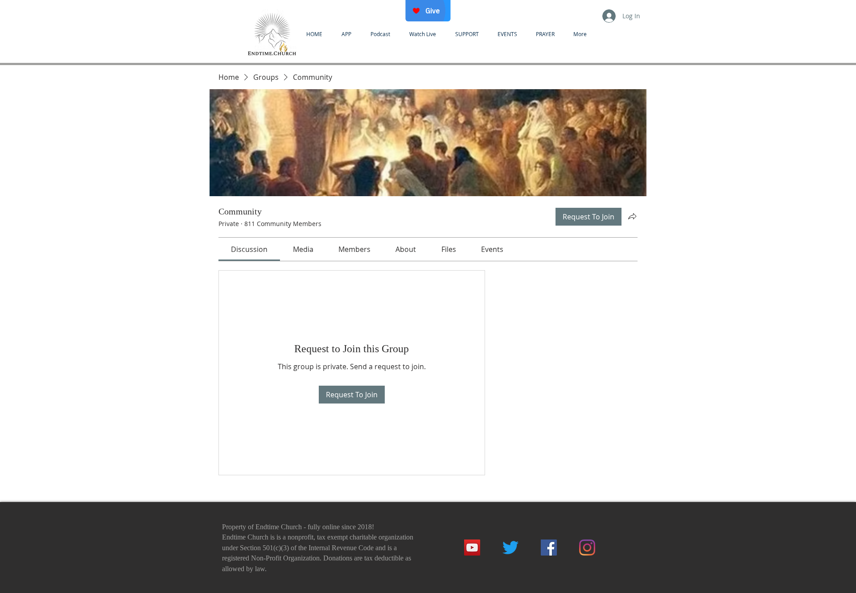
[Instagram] (587, 547)
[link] (249, 249)
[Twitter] (510, 547)
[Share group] (632, 216)
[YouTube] (472, 547)
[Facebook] (549, 547)
